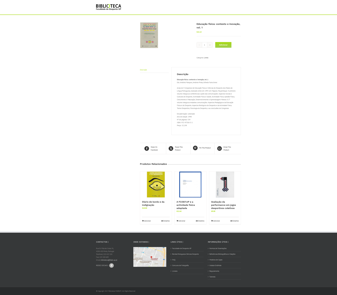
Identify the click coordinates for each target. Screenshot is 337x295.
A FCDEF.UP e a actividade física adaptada (186, 204)
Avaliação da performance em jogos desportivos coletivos (223, 204)
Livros (206, 58)
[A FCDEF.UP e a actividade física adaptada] (190, 184)
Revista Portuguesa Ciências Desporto (185, 254)
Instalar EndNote (215, 265)
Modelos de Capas (215, 260)
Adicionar (223, 45)
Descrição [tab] (143, 70)
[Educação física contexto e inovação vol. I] (166, 35)
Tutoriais (212, 277)
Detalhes (166, 221)
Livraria (174, 271)
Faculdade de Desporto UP (181, 248)
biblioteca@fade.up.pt (109, 260)
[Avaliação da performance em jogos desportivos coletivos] (225, 184)
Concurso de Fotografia (180, 265)
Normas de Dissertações (218, 248)
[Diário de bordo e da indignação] (156, 184)
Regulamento (214, 271)
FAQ (173, 260)
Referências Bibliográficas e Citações (222, 254)
